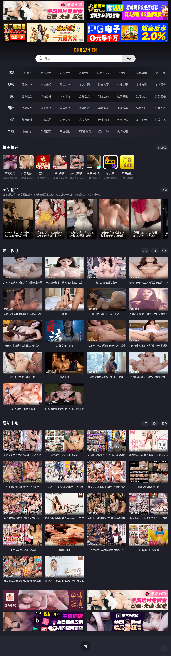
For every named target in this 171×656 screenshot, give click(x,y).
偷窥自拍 (27, 108)
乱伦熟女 (141, 96)
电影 (11, 96)
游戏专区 (84, 73)
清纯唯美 (122, 108)
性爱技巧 (160, 120)
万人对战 (65, 73)
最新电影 (11, 423)
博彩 (11, 73)
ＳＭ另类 (160, 84)
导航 (11, 131)
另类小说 (122, 120)
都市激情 (27, 120)
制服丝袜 (103, 96)
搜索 (129, 58)
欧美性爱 (84, 96)
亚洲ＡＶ (27, 84)
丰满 (145, 423)
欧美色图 (65, 108)
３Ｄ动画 (84, 84)
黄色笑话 (141, 120)
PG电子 (27, 73)
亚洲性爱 (27, 96)
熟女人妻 (103, 84)
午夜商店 (46, 131)
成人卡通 (65, 96)
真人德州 (46, 73)
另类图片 (160, 108)
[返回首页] (164, 649)
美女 (145, 250)
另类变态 (160, 96)
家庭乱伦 (46, 120)
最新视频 (11, 250)
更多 (164, 250)
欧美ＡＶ (65, 84)
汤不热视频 (84, 131)
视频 (11, 84)
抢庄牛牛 (160, 73)
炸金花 (122, 73)
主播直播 (141, 84)
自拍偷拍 (46, 84)
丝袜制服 (122, 84)
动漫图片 (84, 108)
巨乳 (154, 250)
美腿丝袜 (103, 108)
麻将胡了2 (103, 73)
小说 (11, 119)
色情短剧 (122, 131)
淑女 (154, 423)
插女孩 (27, 131)
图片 (11, 108)
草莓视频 (65, 131)
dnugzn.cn (85, 50)
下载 (164, 189)
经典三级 (122, 96)
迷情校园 (103, 120)
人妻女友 (65, 120)
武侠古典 (84, 120)
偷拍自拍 (46, 96)
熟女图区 (141, 108)
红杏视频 (103, 131)
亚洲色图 (46, 108)
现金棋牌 (141, 73)
